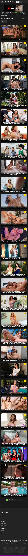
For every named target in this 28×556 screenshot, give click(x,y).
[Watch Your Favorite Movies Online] (9, 2)
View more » (24, 18)
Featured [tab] (4, 21)
